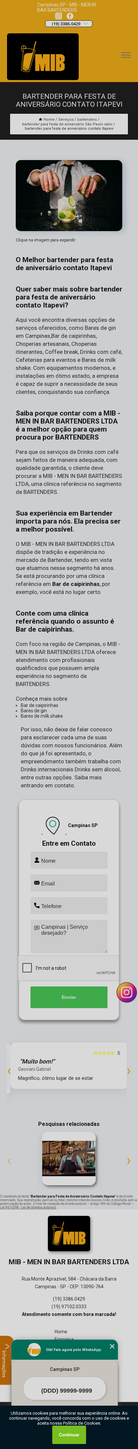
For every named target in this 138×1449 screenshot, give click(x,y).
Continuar (69, 1434)
